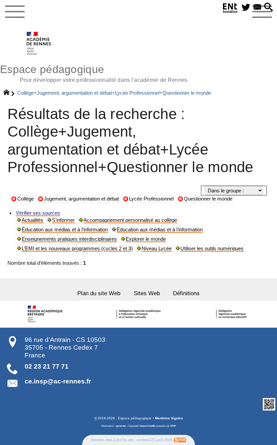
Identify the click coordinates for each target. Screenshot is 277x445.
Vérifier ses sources (38, 213)
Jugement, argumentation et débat (81, 199)
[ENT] (230, 9)
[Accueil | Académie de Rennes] (46, 314)
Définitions (186, 293)
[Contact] (257, 7)
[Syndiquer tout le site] (179, 440)
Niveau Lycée (157, 248)
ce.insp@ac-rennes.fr (58, 381)
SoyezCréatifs (147, 426)
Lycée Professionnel (151, 199)
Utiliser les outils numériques (212, 248)
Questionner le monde (208, 199)
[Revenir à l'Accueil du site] (9, 93)
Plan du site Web (98, 293)
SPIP (173, 426)
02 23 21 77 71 (47, 366)
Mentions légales (169, 418)
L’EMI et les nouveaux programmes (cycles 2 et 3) (77, 248)
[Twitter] (246, 7)
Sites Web (147, 293)
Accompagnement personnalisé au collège (130, 220)
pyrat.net (121, 426)
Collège (25, 199)
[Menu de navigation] (14, 12)
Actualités (32, 220)
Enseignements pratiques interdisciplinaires (69, 239)
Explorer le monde (146, 239)
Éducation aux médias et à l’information (65, 229)
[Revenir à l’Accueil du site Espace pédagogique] (39, 43)
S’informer (63, 220)
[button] (268, 7)
